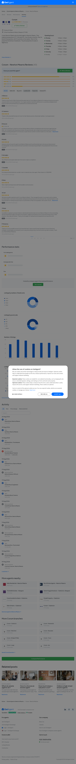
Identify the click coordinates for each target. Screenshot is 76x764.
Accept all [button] (57, 394)
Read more (32, 390)
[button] (17, 394)
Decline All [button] (44, 394)
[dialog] (38, 382)
